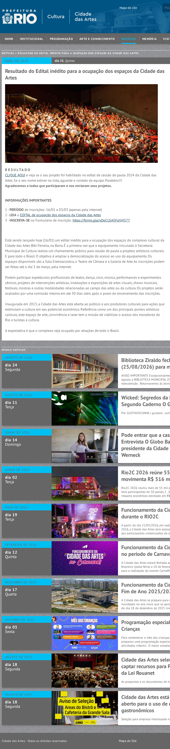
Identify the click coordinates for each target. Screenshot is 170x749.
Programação (61, 39)
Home (9, 39)
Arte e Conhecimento (97, 39)
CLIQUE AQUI (15, 175)
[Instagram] (148, 741)
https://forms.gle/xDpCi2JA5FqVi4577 (101, 220)
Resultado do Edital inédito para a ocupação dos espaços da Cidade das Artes (78, 53)
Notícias (129, 39)
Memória (149, 39)
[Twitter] (155, 741)
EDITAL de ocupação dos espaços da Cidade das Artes (60, 215)
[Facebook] (141, 741)
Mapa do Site (128, 741)
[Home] (49, 31)
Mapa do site (128, 8)
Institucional (32, 39)
